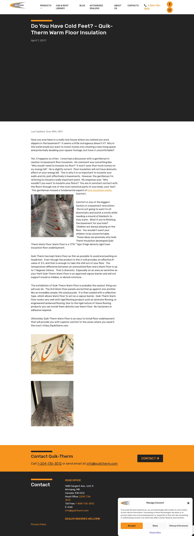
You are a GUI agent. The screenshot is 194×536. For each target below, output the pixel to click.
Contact (148, 458)
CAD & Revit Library (62, 7)
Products (45, 5)
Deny (155, 525)
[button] (188, 503)
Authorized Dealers (96, 7)
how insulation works (100, 190)
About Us (117, 7)
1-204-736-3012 (49, 463)
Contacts (133, 5)
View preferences (178, 525)
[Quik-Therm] (19, 5)
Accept (132, 525)
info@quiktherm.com (102, 463)
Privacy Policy (155, 532)
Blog (82, 5)
